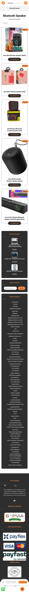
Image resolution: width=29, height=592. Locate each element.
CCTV (15, 413)
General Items (15, 384)
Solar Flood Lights (15, 436)
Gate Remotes (15, 377)
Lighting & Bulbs (14, 407)
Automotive (15, 311)
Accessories (15, 302)
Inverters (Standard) (15, 402)
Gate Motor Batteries (14, 375)
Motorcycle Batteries (15, 460)
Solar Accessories (15, 420)
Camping (14, 340)
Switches (15, 306)
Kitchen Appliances (15, 388)
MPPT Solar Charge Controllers (15, 427)
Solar (14, 418)
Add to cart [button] (15, 59)
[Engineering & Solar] (14, 3)
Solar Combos (15, 354)
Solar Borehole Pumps (15, 422)
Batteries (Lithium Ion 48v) (15, 322)
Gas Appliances (15, 366)
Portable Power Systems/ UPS (15, 404)
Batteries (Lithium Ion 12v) (15, 318)
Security (15, 411)
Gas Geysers (15, 370)
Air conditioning (15, 382)
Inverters (15, 397)
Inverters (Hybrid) (15, 400)
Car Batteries (15, 452)
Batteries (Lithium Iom (15, 336)
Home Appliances (15, 379)
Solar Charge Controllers (15, 425)
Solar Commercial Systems (15, 361)
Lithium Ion (16, 331)
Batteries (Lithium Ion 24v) (15, 320)
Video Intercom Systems (14, 465)
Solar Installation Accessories (15, 440)
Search (21, 288)
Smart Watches (15, 395)
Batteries (15, 313)
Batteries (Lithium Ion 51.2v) (15, 324)
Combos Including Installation (15, 350)
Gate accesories (15, 373)
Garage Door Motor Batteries (15, 333)
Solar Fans (15, 429)
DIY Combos (15, 352)
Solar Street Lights (15, 445)
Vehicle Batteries (14, 449)
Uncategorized (15, 447)
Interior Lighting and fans (15, 386)
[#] (14, 500)
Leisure (15, 390)
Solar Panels (15, 442)
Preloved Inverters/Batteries (14, 409)
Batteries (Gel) (15, 315)
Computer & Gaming (14, 364)
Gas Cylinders (15, 368)
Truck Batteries (15, 462)
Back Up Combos (15, 347)
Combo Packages (15, 345)
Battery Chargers (15, 326)
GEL (16, 329)
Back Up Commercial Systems (15, 359)
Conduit (15, 304)
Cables (15, 338)
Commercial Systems (15, 357)
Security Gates (15, 416)
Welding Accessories (15, 308)
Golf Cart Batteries (15, 458)
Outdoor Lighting (15, 393)
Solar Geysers (15, 438)
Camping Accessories (15, 343)
